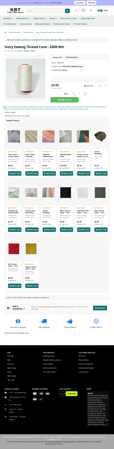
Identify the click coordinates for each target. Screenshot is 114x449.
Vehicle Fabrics (39, 18)
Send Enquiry (100, 308)
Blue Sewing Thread (22, 109)
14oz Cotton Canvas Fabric (13, 155)
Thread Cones (28, 32)
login (12, 116)
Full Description (72, 57)
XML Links (11, 380)
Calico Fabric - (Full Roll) (30, 155)
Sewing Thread (95, 107)
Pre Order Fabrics (80, 24)
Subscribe (71, 394)
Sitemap (10, 356)
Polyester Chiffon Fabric (48, 155)
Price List (91, 3)
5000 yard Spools (37, 109)
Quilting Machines (50, 368)
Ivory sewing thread (14, 107)
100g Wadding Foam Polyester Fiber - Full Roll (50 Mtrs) (65, 155)
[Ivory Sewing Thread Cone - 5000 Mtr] (25, 78)
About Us (82, 356)
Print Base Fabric (9, 24)
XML (8, 360)
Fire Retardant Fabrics (61, 24)
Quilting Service (49, 356)
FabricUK (60, 63)
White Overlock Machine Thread (76, 109)
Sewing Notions (22, 18)
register (19, 116)
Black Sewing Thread (48, 107)
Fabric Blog (11, 368)
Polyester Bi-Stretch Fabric (13, 212)
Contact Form (84, 372)
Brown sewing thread (31, 107)
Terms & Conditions (86, 364)
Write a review (29, 51)
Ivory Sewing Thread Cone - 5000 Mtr (50, 32)
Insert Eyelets (48, 364)
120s (58, 107)
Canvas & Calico (26, 24)
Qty (66, 93)
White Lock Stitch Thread (54, 109)
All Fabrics (7, 18)
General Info (57, 57)
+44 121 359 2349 (56, 3)
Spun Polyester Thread (69, 107)
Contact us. (38, 3)
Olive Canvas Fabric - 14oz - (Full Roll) (99, 212)
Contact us (45, 297)
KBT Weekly (11, 376)
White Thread (84, 107)
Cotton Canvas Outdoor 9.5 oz (83, 155)
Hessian (53, 18)
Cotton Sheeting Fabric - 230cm (48, 212)
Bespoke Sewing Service (52, 360)
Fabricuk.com (72, 40)
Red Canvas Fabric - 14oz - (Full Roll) (13, 265)
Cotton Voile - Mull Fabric (30, 212)
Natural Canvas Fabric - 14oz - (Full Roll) (83, 212)
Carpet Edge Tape (88, 18)
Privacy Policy (84, 360)
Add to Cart (65, 99)
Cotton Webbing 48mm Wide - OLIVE (99, 153)
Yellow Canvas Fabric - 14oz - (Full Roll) (30, 268)
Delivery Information (86, 368)
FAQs (9, 372)
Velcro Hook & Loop (68, 18)
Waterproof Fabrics (42, 24)
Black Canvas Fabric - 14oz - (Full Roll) (65, 212)
